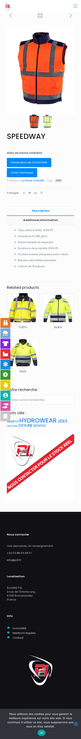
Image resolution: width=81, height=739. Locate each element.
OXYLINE (25, 425)
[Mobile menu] (75, 6)
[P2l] (7, 6)
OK (42, 732)
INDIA (23, 371)
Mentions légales (24, 633)
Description (40, 211)
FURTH (23, 327)
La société (19, 628)
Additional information (40, 220)
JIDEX (58, 180)
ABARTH (13, 421)
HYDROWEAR (38, 420)
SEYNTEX (39, 425)
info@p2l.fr (14, 560)
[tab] (40, 211)
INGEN (58, 327)
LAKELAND (12, 426)
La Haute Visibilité (32, 180)
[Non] (76, 724)
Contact (18, 638)
